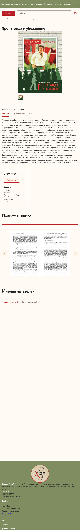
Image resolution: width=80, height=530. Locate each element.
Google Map (6, 513)
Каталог (10, 19)
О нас (4, 520)
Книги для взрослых (20, 19)
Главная (4, 19)
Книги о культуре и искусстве (37, 19)
